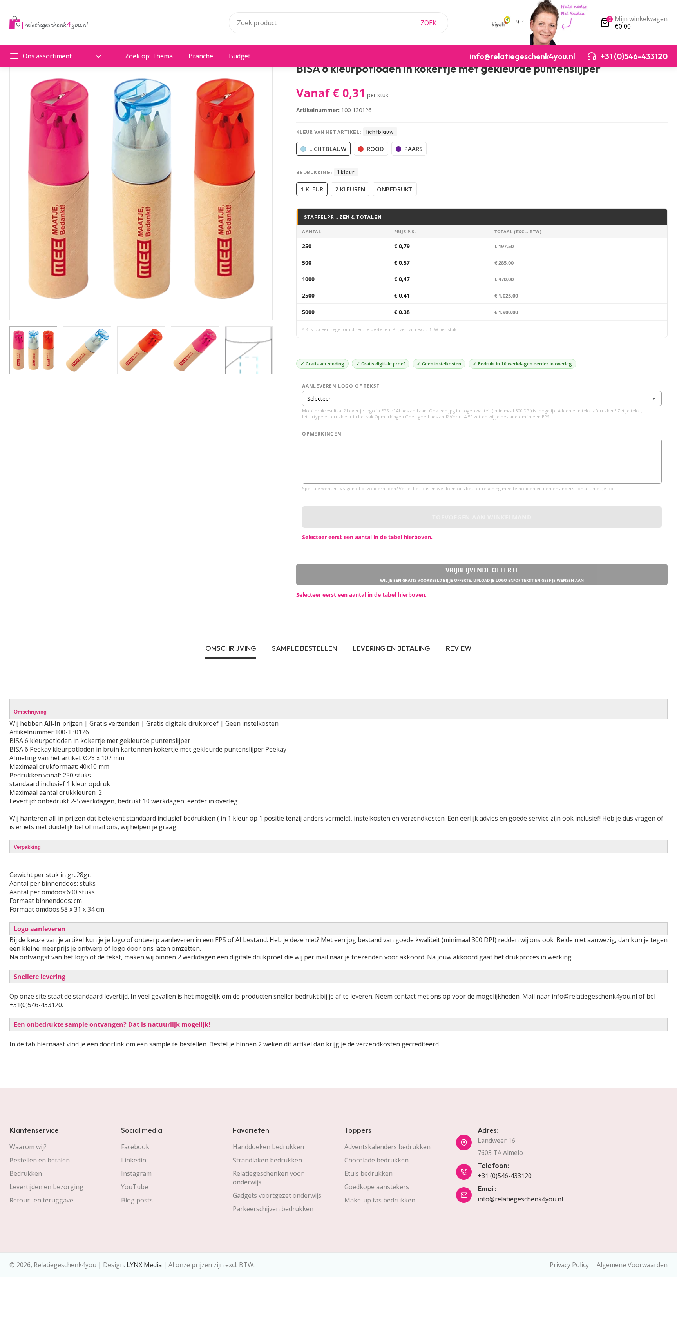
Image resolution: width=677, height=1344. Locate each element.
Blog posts (137, 1200)
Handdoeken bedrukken (268, 1146)
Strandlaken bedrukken (267, 1160)
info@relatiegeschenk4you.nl (520, 1199)
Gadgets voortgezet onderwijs (277, 1195)
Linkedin (133, 1160)
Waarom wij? (28, 1146)
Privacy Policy (569, 1264)
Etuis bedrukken (368, 1173)
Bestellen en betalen (39, 1160)
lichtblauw (327, 149)
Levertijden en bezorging (46, 1186)
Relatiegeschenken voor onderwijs (268, 1177)
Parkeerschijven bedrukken (273, 1208)
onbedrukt (395, 189)
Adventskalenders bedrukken (387, 1146)
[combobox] (338, 22)
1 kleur (311, 189)
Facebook (135, 1146)
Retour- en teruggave (41, 1200)
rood (375, 149)
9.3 (519, 22)
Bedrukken (25, 1173)
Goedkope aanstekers (376, 1186)
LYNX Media (144, 1264)
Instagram (136, 1173)
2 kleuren (350, 189)
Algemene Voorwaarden (632, 1264)
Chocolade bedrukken (376, 1160)
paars (413, 149)
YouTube (134, 1186)
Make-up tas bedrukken (379, 1200)
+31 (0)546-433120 (505, 1175)
